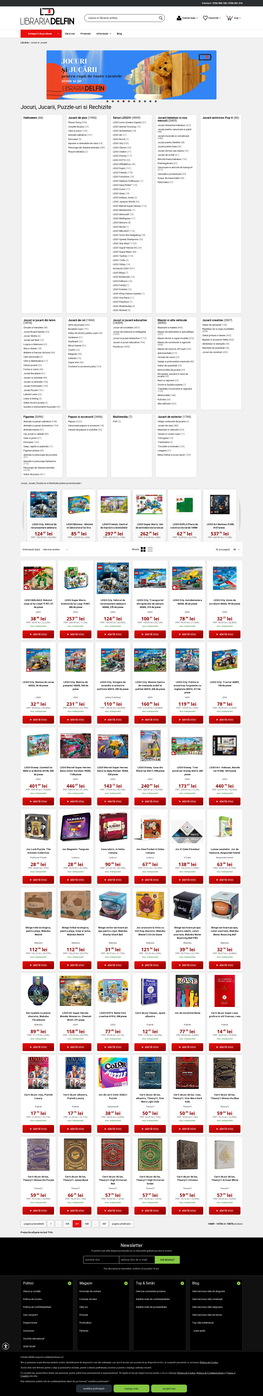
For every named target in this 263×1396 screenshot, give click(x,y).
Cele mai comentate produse (150, 1291)
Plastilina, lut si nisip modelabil (218, 330)
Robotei (164, 399)
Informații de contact (90, 1291)
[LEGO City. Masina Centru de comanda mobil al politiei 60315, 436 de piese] (150, 675)
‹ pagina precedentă (33, 1223)
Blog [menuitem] (119, 33)
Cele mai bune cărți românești (207, 1299)
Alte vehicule (167, 403)
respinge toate (131, 1388)
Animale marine (33, 429)
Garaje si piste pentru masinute (176, 361)
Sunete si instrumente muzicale (41, 406)
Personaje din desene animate (86, 147)
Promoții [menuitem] (86, 33)
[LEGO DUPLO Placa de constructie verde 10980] (184, 504)
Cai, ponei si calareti (36, 434)
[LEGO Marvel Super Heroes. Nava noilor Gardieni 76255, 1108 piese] (75, 760)
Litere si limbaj (32, 398)
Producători (85, 1322)
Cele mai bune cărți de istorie (207, 1315)
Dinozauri (74, 139)
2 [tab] (113, 101)
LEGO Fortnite (122, 289)
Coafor (74, 350)
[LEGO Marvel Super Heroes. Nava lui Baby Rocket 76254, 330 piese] (113, 760)
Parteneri (83, 1330)
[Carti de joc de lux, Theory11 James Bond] (75, 1170)
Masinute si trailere (170, 327)
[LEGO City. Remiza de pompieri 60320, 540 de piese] (75, 675)
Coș (234, 17)
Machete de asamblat (215, 348)
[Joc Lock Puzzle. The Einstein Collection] (38, 842)
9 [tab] (150, 101)
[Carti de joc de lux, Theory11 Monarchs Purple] (38, 1170)
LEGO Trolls (121, 260)
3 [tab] (118, 101)
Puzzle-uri (121, 346)
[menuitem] (41, 34)
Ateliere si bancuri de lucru (39, 352)
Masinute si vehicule (171, 429)
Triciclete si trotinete (171, 446)
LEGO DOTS (121, 160)
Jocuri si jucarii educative (130, 322)
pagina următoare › (122, 1223)
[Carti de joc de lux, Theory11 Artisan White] (225, 1170)
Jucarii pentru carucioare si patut (174, 130)
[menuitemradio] (150, 549)
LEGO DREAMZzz (124, 164)
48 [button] (234, 549)
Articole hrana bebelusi (172, 159)
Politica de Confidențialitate (210, 1372)
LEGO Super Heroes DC (127, 247)
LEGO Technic (123, 256)
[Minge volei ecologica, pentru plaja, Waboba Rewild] (38, 920)
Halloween (33, 117)
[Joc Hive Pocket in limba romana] (150, 842)
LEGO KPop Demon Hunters (129, 293)
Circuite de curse (168, 357)
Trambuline (165, 442)
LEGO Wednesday (124, 306)
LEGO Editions (122, 281)
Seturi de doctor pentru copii (85, 333)
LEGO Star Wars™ (125, 243)
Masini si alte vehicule (172, 322)
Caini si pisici (77, 130)
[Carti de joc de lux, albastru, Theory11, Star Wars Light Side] (150, 1088)
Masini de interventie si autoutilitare (176, 332)
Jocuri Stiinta (32, 336)
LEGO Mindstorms (124, 210)
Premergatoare (167, 163)
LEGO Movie (121, 226)
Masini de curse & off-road (174, 349)
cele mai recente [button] (51, 549)
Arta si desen (32, 348)
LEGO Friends (123, 172)
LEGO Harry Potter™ (125, 185)
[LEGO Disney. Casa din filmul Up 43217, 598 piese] (150, 760)
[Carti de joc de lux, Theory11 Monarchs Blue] (225, 1088)
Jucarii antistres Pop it (220, 117)
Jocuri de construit (215, 352)
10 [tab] (155, 101)
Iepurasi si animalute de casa (85, 143)
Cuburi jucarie (32, 365)
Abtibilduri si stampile (215, 343)
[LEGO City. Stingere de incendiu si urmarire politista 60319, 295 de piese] (113, 675)
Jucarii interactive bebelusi (174, 125)
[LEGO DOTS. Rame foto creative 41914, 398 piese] (113, 1006)
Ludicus (75, 857)
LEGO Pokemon (122, 301)
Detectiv (74, 358)
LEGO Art (120, 135)
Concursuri (28, 1330)
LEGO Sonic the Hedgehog (129, 235)
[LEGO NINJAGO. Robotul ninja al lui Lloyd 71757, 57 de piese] (38, 593)
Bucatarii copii (78, 329)
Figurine (33, 416)
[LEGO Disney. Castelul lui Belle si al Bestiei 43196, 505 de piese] (38, 760)
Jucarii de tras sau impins (173, 150)
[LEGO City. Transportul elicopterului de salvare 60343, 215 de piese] (150, 593)
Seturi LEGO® (126, 117)
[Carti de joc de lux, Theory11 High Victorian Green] (150, 1170)
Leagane (164, 450)
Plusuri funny (77, 122)
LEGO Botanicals (124, 276)
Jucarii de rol (81, 320)
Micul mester (77, 345)
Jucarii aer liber (33, 340)
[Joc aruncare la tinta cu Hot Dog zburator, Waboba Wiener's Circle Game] (150, 920)
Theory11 (150, 1107)
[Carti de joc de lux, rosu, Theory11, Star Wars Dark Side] (187, 1088)
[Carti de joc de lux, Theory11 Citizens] (187, 1170)
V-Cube (187, 857)
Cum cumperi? (30, 1315)
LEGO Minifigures (124, 218)
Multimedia (122, 416)
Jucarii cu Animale (35, 381)
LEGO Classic (122, 147)
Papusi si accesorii (85, 416)
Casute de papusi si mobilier (85, 429)
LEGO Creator (122, 151)
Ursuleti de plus (78, 126)
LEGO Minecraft (123, 214)
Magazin (75, 354)
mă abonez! (167, 1259)
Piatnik (150, 1025)
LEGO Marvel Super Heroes (130, 206)
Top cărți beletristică (202, 1322)
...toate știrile (198, 1330)
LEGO (38, 612)
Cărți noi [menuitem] (70, 33)
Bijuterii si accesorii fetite (218, 339)
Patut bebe (165, 182)
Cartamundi (113, 1107)
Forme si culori (33, 369)
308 (87, 1223)
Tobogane (165, 438)
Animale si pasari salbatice (40, 421)
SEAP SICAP (29, 1346)
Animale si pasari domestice (41, 425)
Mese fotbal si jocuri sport (174, 454)
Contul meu (188, 18)
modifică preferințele (93, 1388)
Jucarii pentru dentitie (171, 142)
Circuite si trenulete (35, 327)
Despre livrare (30, 1322)
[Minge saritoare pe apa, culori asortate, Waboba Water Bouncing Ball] (225, 920)
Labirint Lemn (32, 394)
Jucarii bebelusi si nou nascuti (172, 119)
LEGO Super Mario (125, 251)
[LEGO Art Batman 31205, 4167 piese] (219, 504)
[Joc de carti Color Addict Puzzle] (113, 1088)
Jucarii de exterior (174, 416)
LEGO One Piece (123, 297)
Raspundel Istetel (224, 857)
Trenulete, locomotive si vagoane (175, 389)
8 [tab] (145, 101)
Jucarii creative (217, 320)
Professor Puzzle (38, 857)
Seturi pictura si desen (216, 335)
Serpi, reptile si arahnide (38, 446)
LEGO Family (121, 285)
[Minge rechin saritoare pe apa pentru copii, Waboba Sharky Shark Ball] (113, 920)
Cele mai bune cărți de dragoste (208, 1291)
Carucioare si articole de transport (175, 168)
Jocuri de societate (126, 327)
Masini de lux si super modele (176, 338)
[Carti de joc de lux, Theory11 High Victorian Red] (113, 1170)
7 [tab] (139, 101)
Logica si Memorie (35, 344)
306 (67, 1223)
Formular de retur (88, 1299)
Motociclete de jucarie (171, 370)
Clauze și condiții (32, 1291)
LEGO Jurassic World (126, 201)
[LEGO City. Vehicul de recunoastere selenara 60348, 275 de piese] (43, 504)
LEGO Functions (123, 176)
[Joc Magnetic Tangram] (75, 842)
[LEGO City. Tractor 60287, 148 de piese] (225, 675)
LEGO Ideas (121, 193)
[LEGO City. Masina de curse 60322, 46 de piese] (38, 675)
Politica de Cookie (209, 1362)
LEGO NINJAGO (124, 231)
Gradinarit (75, 341)
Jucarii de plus (82, 117)
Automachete (167, 353)
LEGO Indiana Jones (125, 197)
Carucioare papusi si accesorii (86, 425)
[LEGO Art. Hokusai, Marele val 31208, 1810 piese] (225, 760)
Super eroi (76, 362)
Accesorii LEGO (124, 268)
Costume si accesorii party (84, 366)
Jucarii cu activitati (35, 377)
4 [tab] (123, 101)
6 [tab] (134, 101)
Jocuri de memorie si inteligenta (129, 332)
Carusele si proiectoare (172, 174)
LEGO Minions (122, 222)
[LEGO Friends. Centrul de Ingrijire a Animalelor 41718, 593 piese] (114, 504)
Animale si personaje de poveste (40, 455)
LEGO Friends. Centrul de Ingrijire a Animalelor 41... (114, 528)
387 (104, 1223)
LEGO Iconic (121, 189)
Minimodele (167, 395)
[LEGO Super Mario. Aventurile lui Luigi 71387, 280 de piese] (75, 593)
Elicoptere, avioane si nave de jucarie (173, 375)
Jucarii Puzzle (33, 390)
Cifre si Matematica (35, 361)
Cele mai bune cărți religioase (207, 1307)
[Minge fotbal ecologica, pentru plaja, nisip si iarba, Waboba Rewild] (75, 920)
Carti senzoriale (33, 356)
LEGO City (121, 143)
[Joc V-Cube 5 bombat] (187, 842)
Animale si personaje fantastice (39, 462)
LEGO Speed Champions (128, 239)
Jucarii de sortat (168, 155)
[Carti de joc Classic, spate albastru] (150, 1006)
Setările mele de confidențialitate (153, 1299)
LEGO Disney (122, 155)
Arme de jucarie (79, 325)
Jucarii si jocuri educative (129, 342)
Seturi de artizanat (214, 325)
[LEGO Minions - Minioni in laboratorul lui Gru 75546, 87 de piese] (78, 504)
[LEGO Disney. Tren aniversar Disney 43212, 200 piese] (187, 760)
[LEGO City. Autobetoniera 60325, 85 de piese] (187, 593)
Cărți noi (83, 1307)
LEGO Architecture (124, 130)
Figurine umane (33, 450)
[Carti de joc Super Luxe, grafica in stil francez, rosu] (225, 1006)
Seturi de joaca (34, 474)
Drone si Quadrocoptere (172, 384)
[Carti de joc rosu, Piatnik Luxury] (38, 1088)
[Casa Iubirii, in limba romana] (113, 842)
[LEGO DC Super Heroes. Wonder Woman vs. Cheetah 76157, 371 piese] (75, 1006)
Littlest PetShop (113, 697)
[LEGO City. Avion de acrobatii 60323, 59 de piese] (225, 593)
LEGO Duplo (122, 168)
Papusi (75, 421)
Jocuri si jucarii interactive (130, 338)
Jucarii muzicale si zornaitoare (173, 137)
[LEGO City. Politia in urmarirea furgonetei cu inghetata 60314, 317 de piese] (187, 675)
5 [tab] (129, 101)
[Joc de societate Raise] (187, 1006)
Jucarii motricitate (35, 386)
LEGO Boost (121, 139)
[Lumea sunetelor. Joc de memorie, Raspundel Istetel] (225, 842)
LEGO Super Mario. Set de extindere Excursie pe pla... (149, 528)
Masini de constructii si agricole (174, 343)
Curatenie (75, 337)
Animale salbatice (80, 135)
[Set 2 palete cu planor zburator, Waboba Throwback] (38, 1006)
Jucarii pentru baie (169, 146)
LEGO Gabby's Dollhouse (128, 181)
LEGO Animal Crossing (127, 126)
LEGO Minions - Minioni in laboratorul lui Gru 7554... (79, 528)
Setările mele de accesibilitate (151, 1307)
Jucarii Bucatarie (34, 373)
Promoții (83, 1315)
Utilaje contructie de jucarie (173, 421)
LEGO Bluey (120, 272)
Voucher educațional (33, 1338)
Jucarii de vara (168, 425)
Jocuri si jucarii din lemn (39, 322)
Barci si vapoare (168, 380)
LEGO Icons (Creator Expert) (129, 122)
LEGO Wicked (121, 310)
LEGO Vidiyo (121, 264)
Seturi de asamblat (170, 365)
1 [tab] (107, 101)
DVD (117, 421)
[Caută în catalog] (161, 18)
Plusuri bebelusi (78, 151)
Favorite (213, 18)
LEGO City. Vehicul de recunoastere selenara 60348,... (44, 528)
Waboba (38, 943)
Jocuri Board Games (36, 331)
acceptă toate (169, 1388)
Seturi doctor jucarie (35, 402)
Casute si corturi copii (171, 434)
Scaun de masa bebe (171, 178)
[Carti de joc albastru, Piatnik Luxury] (75, 1088)
